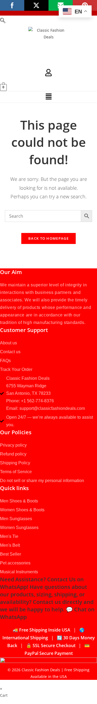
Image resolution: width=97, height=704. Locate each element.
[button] (2, 21)
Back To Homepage (48, 238)
